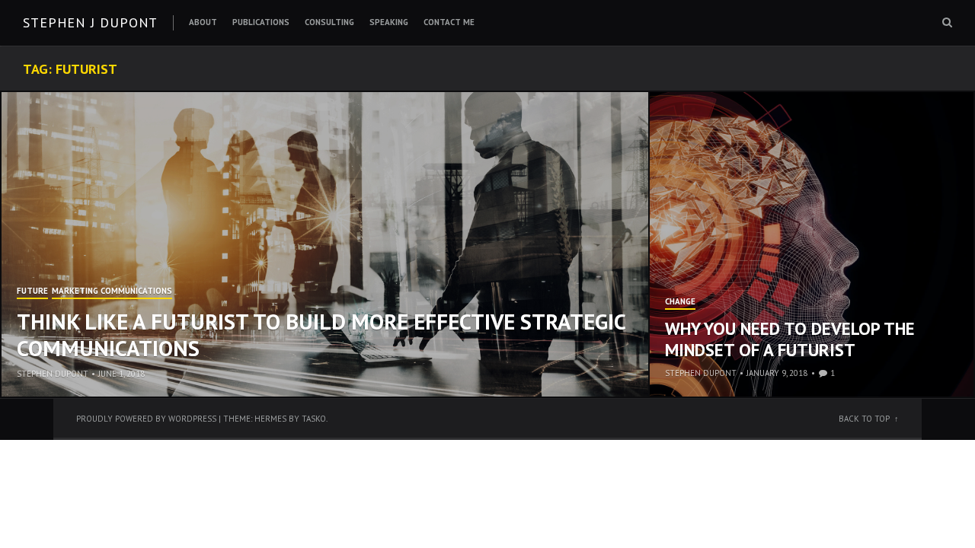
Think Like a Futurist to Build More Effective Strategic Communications (321, 334)
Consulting (329, 22)
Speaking (388, 22)
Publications (260, 22)
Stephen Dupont (52, 373)
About (203, 22)
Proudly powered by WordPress (146, 418)
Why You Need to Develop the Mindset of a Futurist (790, 339)
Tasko (314, 418)
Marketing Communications (112, 291)
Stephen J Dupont (90, 22)
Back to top (864, 418)
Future (32, 291)
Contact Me (449, 22)
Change (680, 302)
